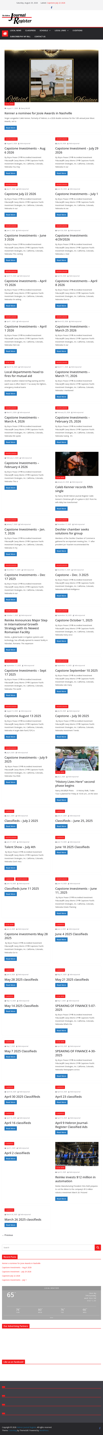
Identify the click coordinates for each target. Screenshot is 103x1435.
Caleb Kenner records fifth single (74, 489)
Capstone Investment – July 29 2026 (76, 150)
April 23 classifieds (68, 1096)
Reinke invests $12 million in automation (75, 1179)
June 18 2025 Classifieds (72, 847)
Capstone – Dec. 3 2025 (72, 575)
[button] (49, 30)
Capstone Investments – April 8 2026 (76, 283)
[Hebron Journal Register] (5, 33)
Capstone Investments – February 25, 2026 (72, 419)
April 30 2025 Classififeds (22, 1096)
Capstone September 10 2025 (76, 670)
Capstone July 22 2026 (56, 3)
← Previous (7, 1235)
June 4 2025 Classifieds (71, 934)
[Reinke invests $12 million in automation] (76, 1154)
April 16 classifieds (18, 1123)
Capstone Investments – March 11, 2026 (72, 374)
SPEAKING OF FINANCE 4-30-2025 (75, 1053)
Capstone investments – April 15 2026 (25, 283)
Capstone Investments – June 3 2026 (25, 237)
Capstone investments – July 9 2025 (26, 759)
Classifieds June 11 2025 (22, 888)
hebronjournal (25, 143)
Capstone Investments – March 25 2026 (72, 328)
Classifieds (30, 30)
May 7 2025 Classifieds (21, 1051)
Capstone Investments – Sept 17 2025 (25, 672)
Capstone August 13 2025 (23, 716)
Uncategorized (11, 139)
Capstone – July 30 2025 (72, 716)
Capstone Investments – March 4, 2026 (22, 419)
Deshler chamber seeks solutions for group (72, 531)
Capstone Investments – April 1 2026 (25, 328)
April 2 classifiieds (17, 1153)
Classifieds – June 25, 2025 (74, 821)
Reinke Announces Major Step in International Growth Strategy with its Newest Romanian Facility (26, 626)
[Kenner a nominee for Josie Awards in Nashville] (51, 76)
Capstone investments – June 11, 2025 (76, 890)
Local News (15, 30)
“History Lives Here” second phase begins (75, 784)
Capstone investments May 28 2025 (26, 936)
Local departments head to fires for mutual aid (24, 374)
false (51, 1318)
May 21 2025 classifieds (72, 979)
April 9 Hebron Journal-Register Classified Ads (71, 1125)
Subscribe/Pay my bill (20, 36)
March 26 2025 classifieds (23, 1219)
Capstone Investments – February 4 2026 (22, 465)
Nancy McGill (25, 108)
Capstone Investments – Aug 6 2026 (25, 150)
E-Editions (77, 30)
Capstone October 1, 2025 (74, 620)
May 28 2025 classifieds (21, 979)
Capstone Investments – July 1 (76, 194)
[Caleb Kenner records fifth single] (76, 464)
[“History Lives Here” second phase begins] (76, 758)
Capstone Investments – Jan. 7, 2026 (25, 531)
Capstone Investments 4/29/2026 (71, 237)
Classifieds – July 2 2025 (21, 821)
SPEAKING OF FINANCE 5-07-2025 (75, 1008)
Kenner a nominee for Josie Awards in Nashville (38, 113)
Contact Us (40, 36)
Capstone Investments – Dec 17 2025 (25, 577)
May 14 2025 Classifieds (22, 1006)
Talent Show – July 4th (20, 847)
